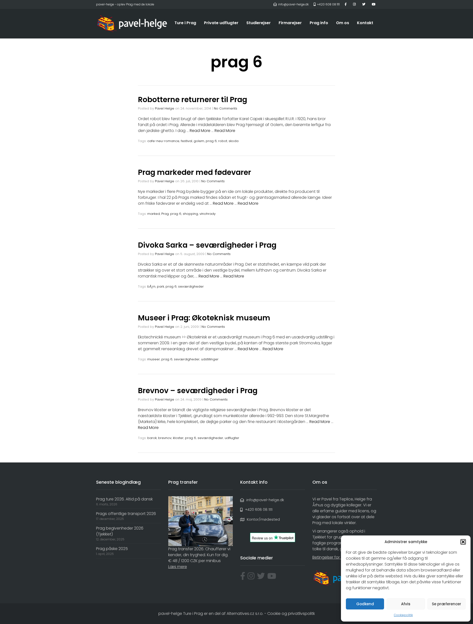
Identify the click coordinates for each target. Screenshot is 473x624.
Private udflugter (221, 23)
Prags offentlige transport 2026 (126, 513)
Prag (165, 213)
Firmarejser (290, 23)
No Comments (225, 108)
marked (153, 213)
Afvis (405, 603)
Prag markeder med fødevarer (194, 172)
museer (153, 359)
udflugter (232, 438)
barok (152, 438)
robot (222, 141)
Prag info (319, 23)
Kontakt (365, 23)
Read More (200, 130)
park (160, 286)
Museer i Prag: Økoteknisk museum (204, 317)
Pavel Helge (164, 108)
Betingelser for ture (330, 557)
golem (199, 141)
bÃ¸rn (151, 286)
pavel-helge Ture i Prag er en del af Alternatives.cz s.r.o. (210, 613)
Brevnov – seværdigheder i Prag (197, 390)
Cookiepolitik (403, 615)
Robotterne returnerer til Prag (192, 99)
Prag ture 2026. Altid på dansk (124, 499)
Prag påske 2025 (112, 548)
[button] (463, 541)
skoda (233, 141)
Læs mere (177, 566)
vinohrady (208, 213)
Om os (342, 23)
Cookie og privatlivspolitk (291, 613)
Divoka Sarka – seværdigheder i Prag (207, 245)
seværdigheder (191, 286)
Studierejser (258, 23)
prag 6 (211, 141)
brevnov (164, 438)
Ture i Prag (185, 23)
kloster (178, 438)
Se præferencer (446, 603)
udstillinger (210, 359)
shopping (190, 213)
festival (186, 141)
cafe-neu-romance (163, 141)
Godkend (365, 603)
